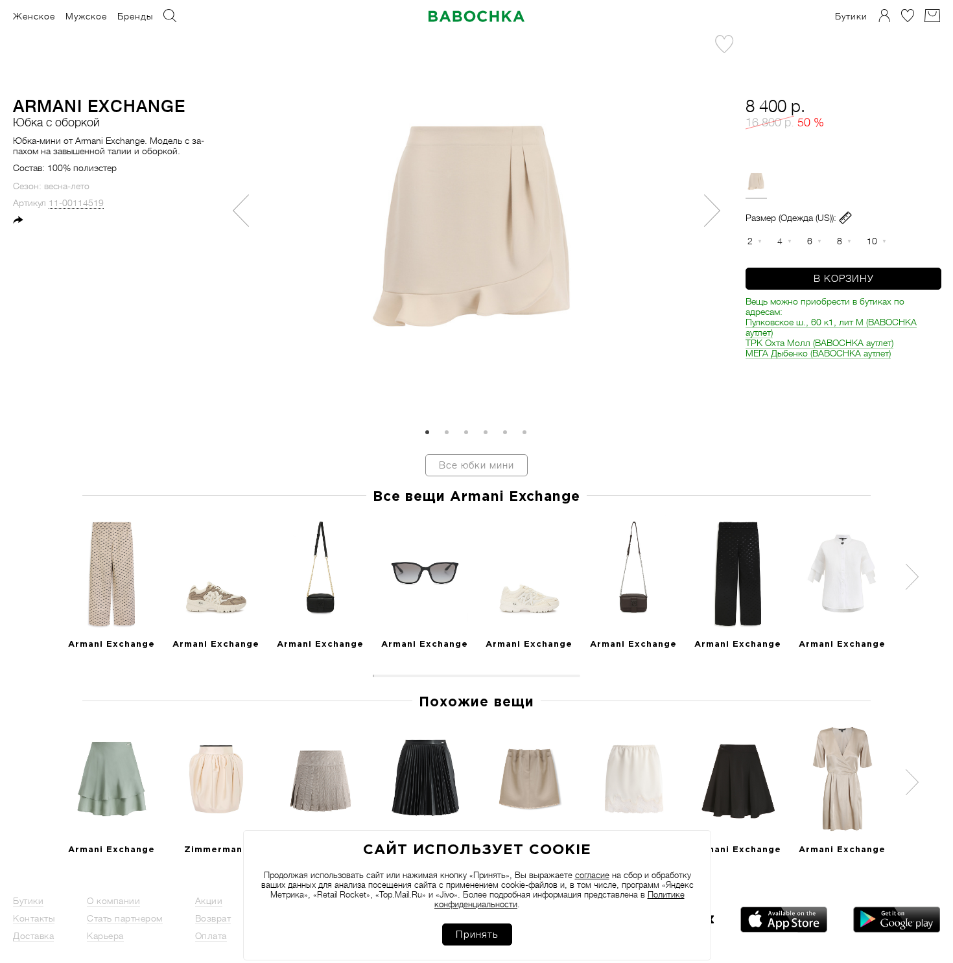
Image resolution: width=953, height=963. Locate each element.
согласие (592, 875)
